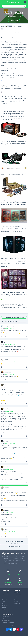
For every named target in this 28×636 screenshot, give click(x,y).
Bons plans (16, 595)
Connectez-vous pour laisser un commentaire (14, 542)
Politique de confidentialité (8, 622)
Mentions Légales (6, 620)
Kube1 (6, 359)
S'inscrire (16, 601)
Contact (4, 618)
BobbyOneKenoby (9, 326)
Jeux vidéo (4, 597)
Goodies (4, 607)
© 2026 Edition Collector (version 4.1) (11, 633)
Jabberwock (7, 372)
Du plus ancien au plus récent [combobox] (10, 321)
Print (3, 603)
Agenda (15, 597)
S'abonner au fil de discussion (14, 16)
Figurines (4, 595)
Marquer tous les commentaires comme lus (14, 317)
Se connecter (17, 603)
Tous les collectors (6, 594)
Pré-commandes (17, 594)
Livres (3, 601)
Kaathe (6, 384)
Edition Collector (5, 616)
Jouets (3, 609)
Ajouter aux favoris (14, 20)
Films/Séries (5, 599)
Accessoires (4, 605)
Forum (15, 599)
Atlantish (10, 26)
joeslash (6, 342)
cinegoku (6, 487)
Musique (4, 610)
